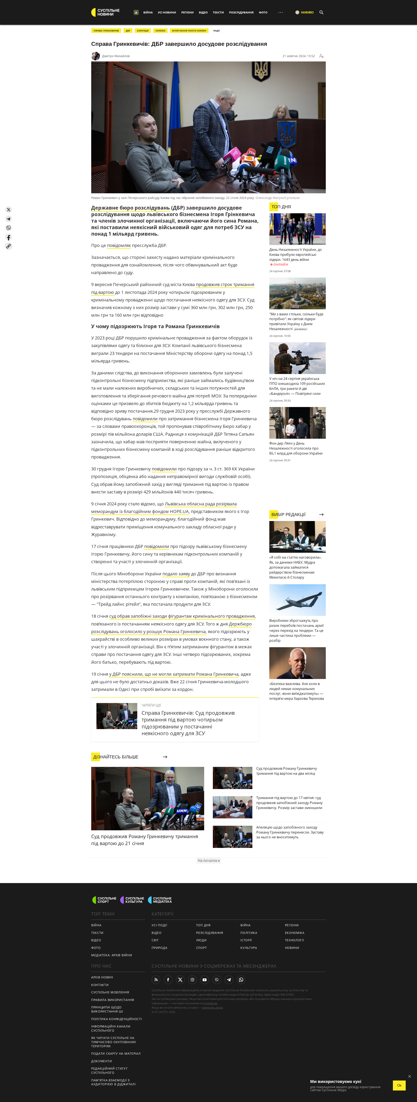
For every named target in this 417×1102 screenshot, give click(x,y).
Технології (294, 940)
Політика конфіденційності (116, 1019)
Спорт (201, 948)
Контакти (100, 985)
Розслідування (241, 12)
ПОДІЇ (216, 30)
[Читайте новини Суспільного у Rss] (156, 979)
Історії (246, 940)
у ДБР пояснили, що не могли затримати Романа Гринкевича (173, 674)
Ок (399, 1085)
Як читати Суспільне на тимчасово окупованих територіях (113, 1042)
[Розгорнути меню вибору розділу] (136, 12)
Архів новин (102, 977)
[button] (8, 209)
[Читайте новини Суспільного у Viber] (216, 979)
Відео (203, 12)
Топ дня (203, 925)
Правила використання (112, 1000)
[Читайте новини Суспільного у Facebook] (168, 979)
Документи (101, 1061)
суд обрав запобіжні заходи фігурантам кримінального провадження (182, 616)
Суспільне (210, 1003)
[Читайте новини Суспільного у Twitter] (180, 979)
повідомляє (119, 245)
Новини (292, 948)
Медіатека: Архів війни (111, 955)
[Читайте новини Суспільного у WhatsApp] (241, 979)
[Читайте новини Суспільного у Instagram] (192, 979)
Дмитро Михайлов (116, 56)
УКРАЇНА (160, 30)
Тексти (218, 12)
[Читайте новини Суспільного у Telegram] (229, 979)
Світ (155, 940)
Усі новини (167, 12)
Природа (159, 948)
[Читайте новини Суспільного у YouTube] (204, 979)
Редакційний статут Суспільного (109, 1070)
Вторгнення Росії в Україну (189, 30)
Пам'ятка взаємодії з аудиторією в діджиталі (113, 1082)
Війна (148, 12)
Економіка (294, 933)
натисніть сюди (212, 1007)
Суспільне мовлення (110, 992)
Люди (201, 940)
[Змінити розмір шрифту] (321, 56)
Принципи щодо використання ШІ (107, 1009)
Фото (263, 12)
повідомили (145, 419)
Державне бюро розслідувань (130, 207)
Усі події (159, 925)
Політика (248, 933)
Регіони (187, 12)
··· (280, 12)
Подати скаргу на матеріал (116, 1053)
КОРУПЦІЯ (143, 30)
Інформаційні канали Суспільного (110, 1028)
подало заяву (176, 574)
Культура (248, 948)
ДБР (128, 30)
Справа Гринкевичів (106, 30)
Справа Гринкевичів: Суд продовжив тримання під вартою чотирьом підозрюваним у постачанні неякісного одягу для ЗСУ (188, 723)
